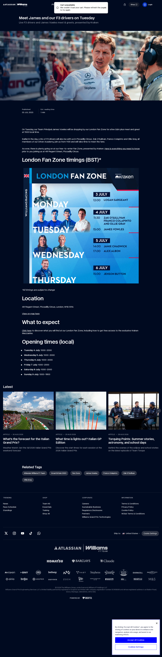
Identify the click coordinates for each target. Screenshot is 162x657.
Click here (27, 330)
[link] (16, 4)
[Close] (157, 623)
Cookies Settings (136, 647)
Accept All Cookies (136, 640)
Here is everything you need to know (122, 148)
